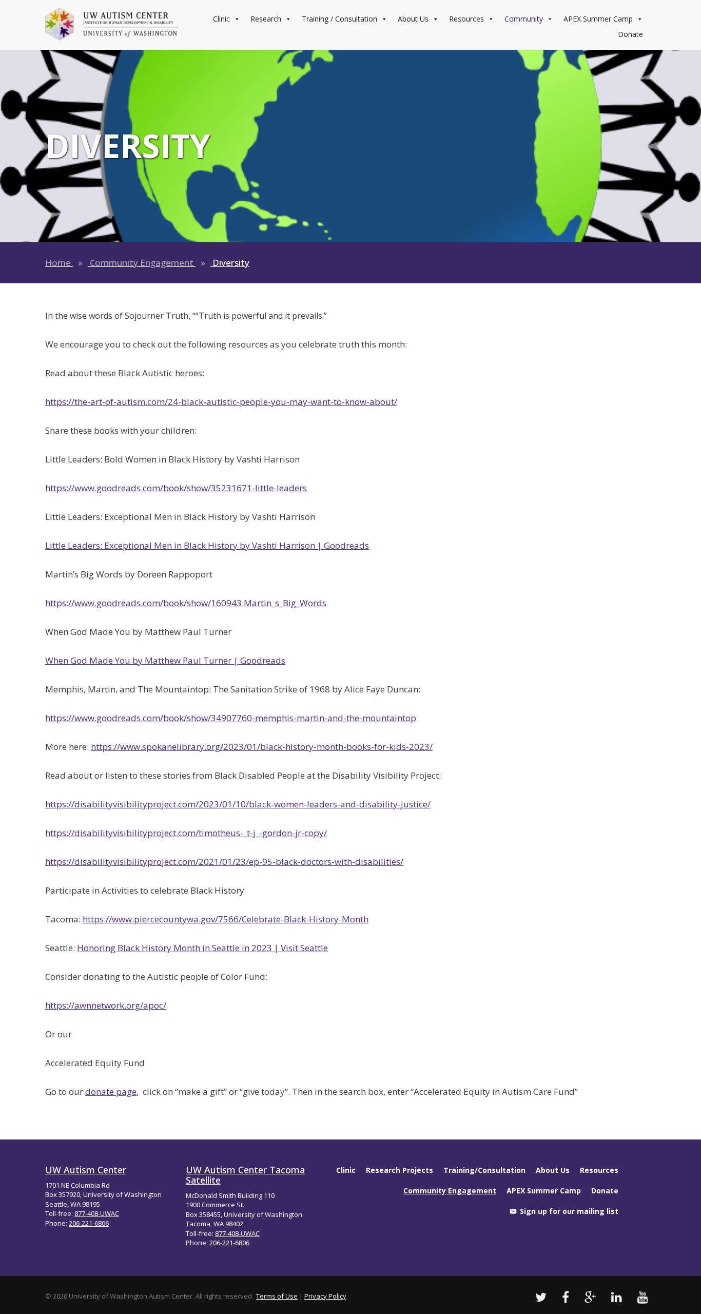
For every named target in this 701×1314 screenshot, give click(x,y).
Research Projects (399, 1170)
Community (523, 19)
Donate (630, 34)
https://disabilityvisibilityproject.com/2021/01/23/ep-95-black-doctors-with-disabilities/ (224, 861)
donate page (111, 1091)
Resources (466, 19)
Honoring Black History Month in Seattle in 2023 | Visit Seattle (202, 948)
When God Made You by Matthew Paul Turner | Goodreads (165, 660)
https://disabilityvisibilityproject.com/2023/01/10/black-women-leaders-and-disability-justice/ (238, 804)
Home (58, 262)
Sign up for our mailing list (569, 1211)
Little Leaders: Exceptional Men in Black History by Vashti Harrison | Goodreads (207, 545)
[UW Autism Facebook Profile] (565, 1296)
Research (265, 19)
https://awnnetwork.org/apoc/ (105, 1005)
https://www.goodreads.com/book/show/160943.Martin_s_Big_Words (185, 603)
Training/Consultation (484, 1170)
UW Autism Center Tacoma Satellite (245, 1175)
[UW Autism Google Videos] (590, 1296)
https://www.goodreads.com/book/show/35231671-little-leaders (176, 488)
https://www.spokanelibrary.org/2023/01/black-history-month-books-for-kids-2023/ (262, 746)
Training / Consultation (339, 19)
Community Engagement (141, 262)
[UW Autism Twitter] (541, 1296)
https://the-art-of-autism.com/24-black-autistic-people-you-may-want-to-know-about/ (221, 402)
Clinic (221, 19)
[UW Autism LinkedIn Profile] (616, 1296)
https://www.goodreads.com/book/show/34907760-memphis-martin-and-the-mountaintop (230, 718)
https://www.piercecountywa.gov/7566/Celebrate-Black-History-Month (225, 919)
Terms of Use (277, 1296)
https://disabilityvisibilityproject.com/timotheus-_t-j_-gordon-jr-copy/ (186, 833)
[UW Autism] (111, 24)
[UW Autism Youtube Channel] (642, 1296)
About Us (413, 19)
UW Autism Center (85, 1170)
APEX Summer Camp (598, 19)
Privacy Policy (325, 1296)
